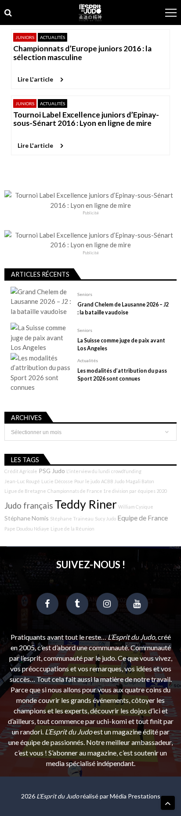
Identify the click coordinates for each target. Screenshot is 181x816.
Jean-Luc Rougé (22, 481)
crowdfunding (126, 471)
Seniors (84, 294)
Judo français (28, 505)
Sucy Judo (105, 518)
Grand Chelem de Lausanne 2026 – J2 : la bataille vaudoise (123, 308)
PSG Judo (52, 470)
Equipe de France (142, 518)
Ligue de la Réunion (72, 528)
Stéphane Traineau (72, 518)
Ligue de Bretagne (25, 491)
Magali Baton (140, 481)
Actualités (52, 37)
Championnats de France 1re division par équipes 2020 (107, 491)
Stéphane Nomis (26, 518)
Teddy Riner (85, 504)
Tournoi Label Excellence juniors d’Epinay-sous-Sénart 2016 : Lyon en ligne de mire (86, 119)
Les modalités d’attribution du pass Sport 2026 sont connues (122, 374)
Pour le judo (87, 481)
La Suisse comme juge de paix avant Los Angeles (121, 344)
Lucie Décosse (57, 481)
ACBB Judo (112, 481)
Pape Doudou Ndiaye (26, 528)
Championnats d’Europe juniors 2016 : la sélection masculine (82, 52)
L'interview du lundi (88, 471)
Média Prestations (135, 796)
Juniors (24, 37)
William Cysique (135, 507)
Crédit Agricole (20, 471)
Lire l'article (35, 79)
